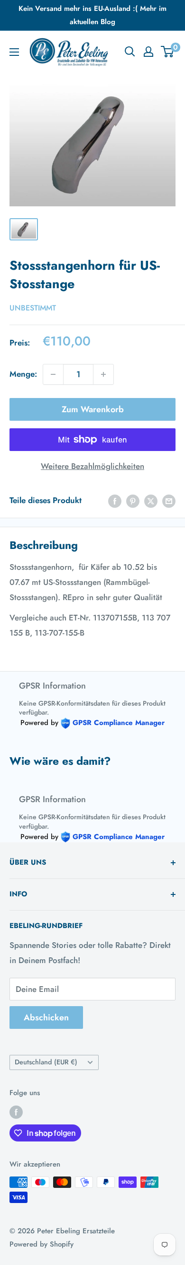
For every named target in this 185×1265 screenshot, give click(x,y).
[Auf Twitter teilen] (150, 500)
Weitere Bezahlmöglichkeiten (92, 466)
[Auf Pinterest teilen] (132, 500)
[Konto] (148, 51)
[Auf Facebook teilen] (114, 500)
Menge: (23, 374)
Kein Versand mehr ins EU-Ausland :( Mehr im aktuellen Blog (92, 15)
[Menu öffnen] (14, 52)
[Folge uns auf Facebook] (16, 1112)
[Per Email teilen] (169, 500)
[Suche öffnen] (130, 51)
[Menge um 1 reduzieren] (53, 374)
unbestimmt (32, 307)
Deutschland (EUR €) (46, 1062)
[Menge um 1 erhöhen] (103, 374)
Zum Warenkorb (93, 409)
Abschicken (46, 1017)
